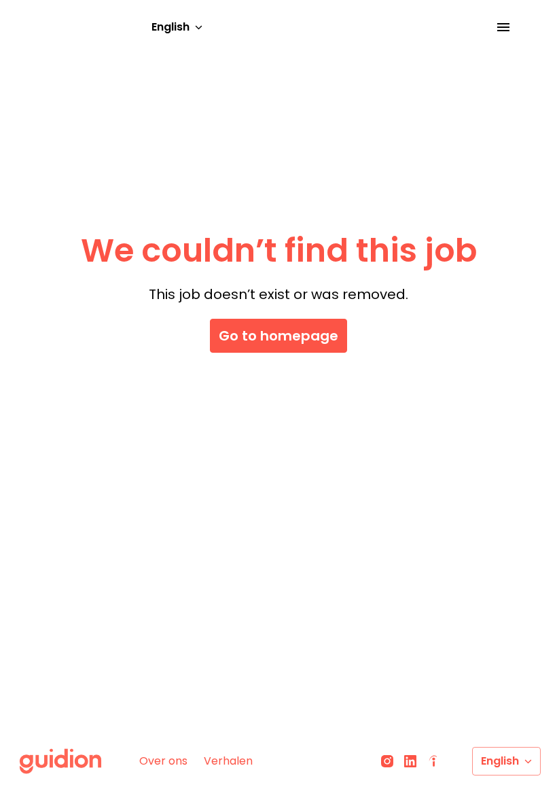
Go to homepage (278, 335)
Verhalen (228, 761)
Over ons (163, 761)
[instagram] (387, 761)
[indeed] (433, 761)
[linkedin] (410, 761)
